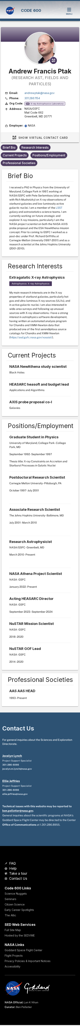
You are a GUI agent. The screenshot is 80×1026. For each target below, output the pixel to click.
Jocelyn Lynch (12, 755)
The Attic (10, 915)
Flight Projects (14, 955)
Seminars (10, 899)
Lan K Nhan (31, 1002)
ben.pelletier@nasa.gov (17, 810)
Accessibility (12, 966)
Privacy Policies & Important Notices (27, 961)
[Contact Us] (6, 879)
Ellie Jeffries (11, 781)
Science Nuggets (16, 893)
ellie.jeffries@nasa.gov (15, 794)
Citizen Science (15, 904)
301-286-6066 (10, 764)
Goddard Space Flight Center (23, 950)
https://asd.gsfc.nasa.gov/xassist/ (31, 337)
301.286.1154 (32, 98)
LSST (59, 207)
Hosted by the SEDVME (20, 935)
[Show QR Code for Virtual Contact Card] (53, 60)
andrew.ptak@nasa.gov (39, 93)
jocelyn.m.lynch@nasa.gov (17, 769)
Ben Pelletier (24, 1007)
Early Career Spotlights (19, 909)
